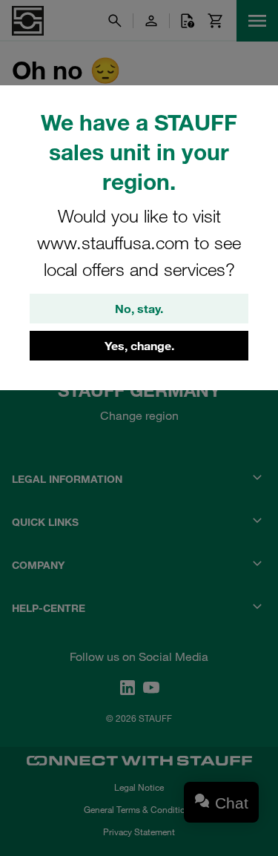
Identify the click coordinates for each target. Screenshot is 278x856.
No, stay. (139, 308)
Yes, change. (139, 345)
